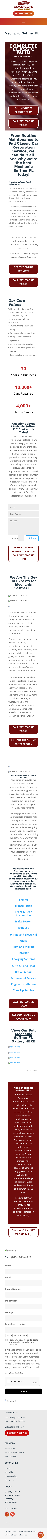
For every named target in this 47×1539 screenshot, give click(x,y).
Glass (23, 940)
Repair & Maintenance (14, 1452)
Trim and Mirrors (23, 947)
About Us (9, 1472)
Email (8, 1277)
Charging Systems (23, 959)
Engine (23, 899)
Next (35, 1070)
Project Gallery (11, 1476)
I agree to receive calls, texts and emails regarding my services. (23, 1342)
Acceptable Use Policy (14, 1373)
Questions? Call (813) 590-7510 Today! (23, 1232)
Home (7, 1468)
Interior (23, 953)
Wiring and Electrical (23, 934)
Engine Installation (23, 984)
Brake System (23, 921)
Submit (32, 538)
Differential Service (23, 978)
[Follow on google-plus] (12, 1514)
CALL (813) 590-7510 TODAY (23, 123)
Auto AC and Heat (23, 966)
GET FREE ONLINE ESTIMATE (23, 269)
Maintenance (21, 868)
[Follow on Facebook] (7, 1514)
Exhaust (23, 927)
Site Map (9, 1523)
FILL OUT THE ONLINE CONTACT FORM (23, 742)
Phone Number (13, 1289)
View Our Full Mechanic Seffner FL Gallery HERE (23, 1035)
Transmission (23, 906)
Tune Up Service (23, 990)
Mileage (9, 1312)
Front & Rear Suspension (23, 913)
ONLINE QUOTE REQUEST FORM (23, 110)
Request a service (17, 1433)
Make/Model (11, 1300)
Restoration (21, 871)
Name (8, 1265)
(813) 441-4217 (21, 1257)
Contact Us (9, 1480)
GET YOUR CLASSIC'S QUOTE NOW (23, 1016)
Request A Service (23, 13)
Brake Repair (23, 972)
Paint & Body (10, 1456)
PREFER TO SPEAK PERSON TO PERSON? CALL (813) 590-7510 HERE (23, 553)
